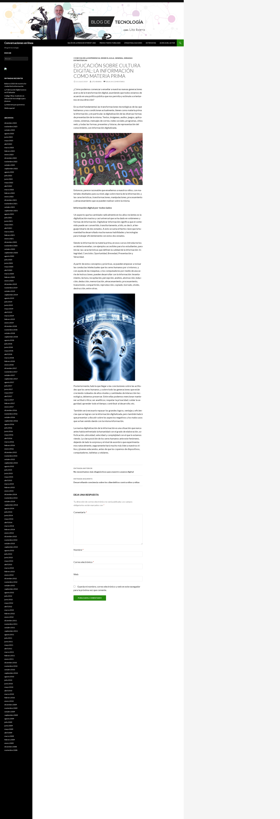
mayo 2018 (8, 351)
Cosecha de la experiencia (87, 58)
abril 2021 (8, 228)
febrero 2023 (9, 151)
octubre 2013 (9, 543)
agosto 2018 (9, 340)
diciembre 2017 (10, 368)
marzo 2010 (9, 694)
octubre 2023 (9, 130)
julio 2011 (8, 638)
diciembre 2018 (10, 326)
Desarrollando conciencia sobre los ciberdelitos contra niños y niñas (107, 481)
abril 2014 (8, 522)
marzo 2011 (9, 652)
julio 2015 (8, 470)
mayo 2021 (8, 225)
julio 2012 (8, 596)
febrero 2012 (9, 613)
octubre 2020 (9, 249)
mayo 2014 (8, 519)
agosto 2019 (9, 298)
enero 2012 (9, 617)
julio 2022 (8, 175)
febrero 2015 (9, 487)
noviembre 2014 (10, 498)
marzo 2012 (9, 610)
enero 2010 (9, 701)
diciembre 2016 (10, 410)
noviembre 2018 (10, 330)
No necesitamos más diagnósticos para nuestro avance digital (104, 470)
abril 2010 (8, 691)
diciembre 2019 (10, 284)
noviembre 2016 (10, 414)
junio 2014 (8, 515)
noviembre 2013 (10, 540)
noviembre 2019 (10, 288)
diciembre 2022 (10, 158)
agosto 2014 (9, 508)
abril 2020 (8, 270)
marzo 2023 (9, 147)
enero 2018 (9, 365)
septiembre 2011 (11, 631)
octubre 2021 (9, 207)
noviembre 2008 (10, 750)
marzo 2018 (9, 358)
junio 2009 (8, 726)
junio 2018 (8, 347)
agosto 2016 (9, 424)
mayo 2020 (8, 267)
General (119, 58)
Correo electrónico (84, 562)
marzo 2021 (9, 232)
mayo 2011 (8, 645)
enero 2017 (9, 407)
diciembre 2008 (10, 747)
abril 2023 (8, 144)
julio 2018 (8, 344)
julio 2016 (8, 428)
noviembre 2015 (10, 456)
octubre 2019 (9, 291)
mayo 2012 (8, 603)
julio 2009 (8, 722)
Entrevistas (151, 43)
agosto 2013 (9, 550)
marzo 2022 (9, 189)
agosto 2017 (9, 382)
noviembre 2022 (10, 161)
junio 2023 (8, 137)
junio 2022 (8, 179)
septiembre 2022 (11, 168)
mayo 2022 (8, 182)
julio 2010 (8, 680)
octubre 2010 (9, 669)
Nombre (79, 549)
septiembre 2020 (11, 253)
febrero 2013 (9, 571)
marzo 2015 (9, 484)
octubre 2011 (9, 627)
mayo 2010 (8, 687)
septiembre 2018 (11, 337)
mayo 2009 (8, 729)
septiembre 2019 (11, 295)
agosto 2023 (9, 133)
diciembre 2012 (10, 578)
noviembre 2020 (10, 246)
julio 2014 (8, 512)
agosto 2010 (9, 676)
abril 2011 (8, 648)
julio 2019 (8, 302)
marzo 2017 (9, 400)
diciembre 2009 (10, 705)
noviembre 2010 (10, 666)
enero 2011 (9, 659)
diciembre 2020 (10, 242)
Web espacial (9, 108)
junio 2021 (8, 221)
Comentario (80, 512)
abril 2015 (8, 480)
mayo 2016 (8, 435)
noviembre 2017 (10, 372)
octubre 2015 (9, 459)
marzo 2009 (9, 736)
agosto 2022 (9, 172)
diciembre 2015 (10, 452)
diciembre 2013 (10, 536)
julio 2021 (8, 218)
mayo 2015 (8, 477)
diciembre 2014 (10, 494)
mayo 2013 (8, 561)
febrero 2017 (9, 403)
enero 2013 (9, 575)
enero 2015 (9, 491)
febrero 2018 (9, 361)
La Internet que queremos (14, 105)
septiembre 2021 (11, 210)
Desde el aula (107, 58)
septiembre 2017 (11, 379)
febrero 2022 (9, 193)
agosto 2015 (9, 466)
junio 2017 (8, 389)
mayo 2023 (8, 140)
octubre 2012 (9, 585)
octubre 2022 (9, 165)
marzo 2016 (9, 442)
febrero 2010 (9, 698)
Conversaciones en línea (18, 43)
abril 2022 (8, 186)
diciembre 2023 (10, 123)
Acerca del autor (167, 43)
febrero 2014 (9, 529)
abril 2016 (8, 438)
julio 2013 (8, 554)
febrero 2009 (9, 740)
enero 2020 (9, 281)
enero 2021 (9, 239)
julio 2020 (8, 260)
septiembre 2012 (11, 589)
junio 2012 (8, 599)
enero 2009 (9, 743)
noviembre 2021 (10, 203)
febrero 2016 (9, 445)
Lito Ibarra (97, 81)
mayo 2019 (8, 309)
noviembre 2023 (10, 126)
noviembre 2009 (10, 708)
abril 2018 (8, 354)
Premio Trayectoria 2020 (110, 43)
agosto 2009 (9, 719)
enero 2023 (9, 154)
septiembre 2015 (11, 463)
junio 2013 (8, 557)
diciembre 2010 (10, 662)
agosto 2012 (9, 592)
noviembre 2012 (10, 582)
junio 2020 (8, 263)
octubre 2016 (9, 417)
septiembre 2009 (11, 715)
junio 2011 (8, 641)
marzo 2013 (9, 568)
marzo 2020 (9, 274)
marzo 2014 (9, 526)
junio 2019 (8, 305)
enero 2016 (9, 449)
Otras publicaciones (133, 43)
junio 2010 (8, 683)
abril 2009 (8, 733)
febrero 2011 (9, 655)
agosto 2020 (9, 256)
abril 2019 (8, 312)
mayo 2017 (8, 393)
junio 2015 (8, 473)
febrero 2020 (9, 277)
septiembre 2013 (11, 547)
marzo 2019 (9, 316)
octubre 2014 (9, 501)
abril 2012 (8, 606)
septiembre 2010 (11, 673)
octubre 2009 (9, 712)
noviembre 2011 (10, 624)
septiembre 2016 (11, 421)
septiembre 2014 (11, 505)
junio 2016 (8, 431)
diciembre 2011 (10, 620)
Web (76, 574)
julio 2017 (8, 386)
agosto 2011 (9, 634)
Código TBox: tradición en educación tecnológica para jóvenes (15, 98)
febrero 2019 (9, 319)
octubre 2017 (9, 375)
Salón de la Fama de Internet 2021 (82, 43)
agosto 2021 (9, 214)
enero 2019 (9, 323)
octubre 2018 (9, 333)
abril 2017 (8, 396)
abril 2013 (8, 564)
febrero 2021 (9, 235)
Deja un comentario (115, 81)
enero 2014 (9, 533)
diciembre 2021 (10, 200)
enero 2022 (9, 196)
